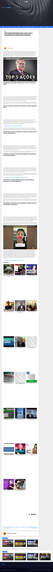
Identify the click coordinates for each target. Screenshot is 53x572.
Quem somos (49, 570)
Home (30, 569)
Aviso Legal (32, 569)
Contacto (35, 569)
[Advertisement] (26, 8)
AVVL (26, 1)
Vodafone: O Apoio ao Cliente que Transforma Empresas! (45, 557)
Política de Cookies (43, 569)
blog (5, 31)
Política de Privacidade (48, 569)
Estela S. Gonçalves (10, 48)
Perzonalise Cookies (39, 569)
